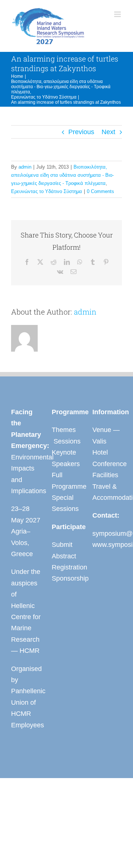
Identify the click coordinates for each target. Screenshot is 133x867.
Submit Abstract (64, 550)
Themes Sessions (66, 435)
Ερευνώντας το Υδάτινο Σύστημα (46, 191)
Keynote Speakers (66, 458)
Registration (66, 567)
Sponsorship (66, 578)
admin (24, 167)
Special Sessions (65, 503)
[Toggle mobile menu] (118, 14)
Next (108, 132)
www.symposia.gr (107, 544)
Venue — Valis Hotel (106, 441)
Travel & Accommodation (107, 492)
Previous (81, 132)
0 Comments (100, 191)
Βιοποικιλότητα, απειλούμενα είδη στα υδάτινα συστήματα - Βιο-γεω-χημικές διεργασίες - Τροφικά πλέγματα (62, 175)
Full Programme (66, 480)
